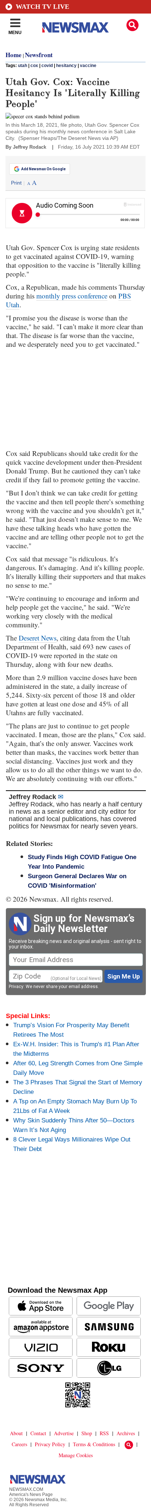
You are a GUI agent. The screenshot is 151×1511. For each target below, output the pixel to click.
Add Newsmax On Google (43, 169)
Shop (86, 1433)
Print (16, 183)
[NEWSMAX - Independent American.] (75, 27)
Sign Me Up (123, 976)
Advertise (64, 1433)
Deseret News (37, 637)
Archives (126, 1433)
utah (22, 65)
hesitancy (66, 65)
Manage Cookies (76, 1455)
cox (34, 65)
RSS (104, 1433)
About (16, 1433)
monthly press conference (71, 295)
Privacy (16, 986)
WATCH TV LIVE (42, 6)
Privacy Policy (50, 1444)
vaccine (88, 65)
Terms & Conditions (94, 1444)
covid (47, 65)
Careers (19, 1444)
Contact (38, 1433)
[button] (132, 25)
